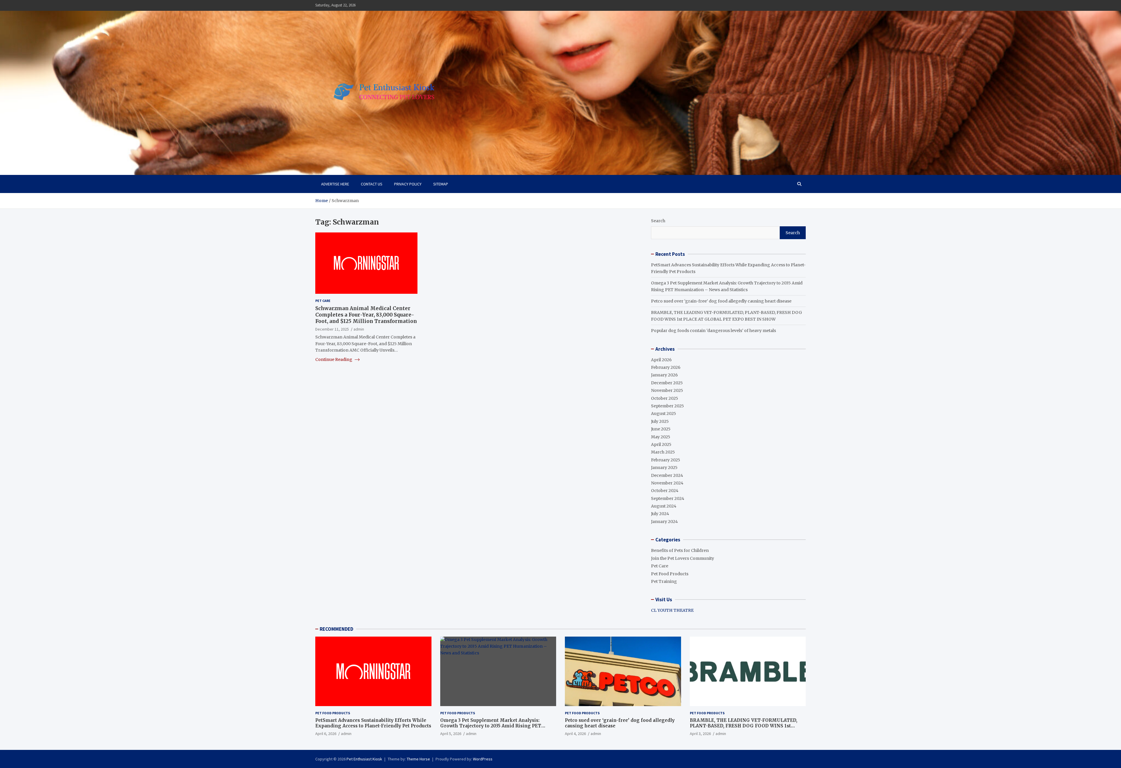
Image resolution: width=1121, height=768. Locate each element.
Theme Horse (418, 759)
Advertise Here (335, 184)
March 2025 (663, 452)
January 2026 (664, 375)
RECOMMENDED (336, 629)
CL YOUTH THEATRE (672, 610)
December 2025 (667, 382)
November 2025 (667, 390)
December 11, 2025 (332, 328)
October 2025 (664, 398)
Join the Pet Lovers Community (682, 558)
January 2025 (664, 467)
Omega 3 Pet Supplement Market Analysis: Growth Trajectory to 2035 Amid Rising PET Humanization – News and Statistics (490, 725)
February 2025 (665, 460)
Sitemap (440, 184)
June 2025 (661, 429)
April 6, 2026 (325, 733)
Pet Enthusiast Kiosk (364, 759)
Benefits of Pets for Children (680, 550)
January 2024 (664, 521)
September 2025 (667, 406)
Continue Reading (334, 359)
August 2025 (663, 413)
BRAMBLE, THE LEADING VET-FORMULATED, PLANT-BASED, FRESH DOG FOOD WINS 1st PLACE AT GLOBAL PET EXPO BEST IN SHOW (743, 725)
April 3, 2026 (700, 733)
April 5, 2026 (450, 733)
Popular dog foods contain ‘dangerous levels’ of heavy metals (713, 330)
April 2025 (661, 444)
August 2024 (663, 506)
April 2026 (661, 359)
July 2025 (660, 421)
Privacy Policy (408, 184)
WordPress (482, 759)
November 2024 (667, 483)
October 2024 (664, 490)
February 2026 (665, 367)
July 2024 (660, 513)
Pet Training (664, 581)
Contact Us (371, 184)
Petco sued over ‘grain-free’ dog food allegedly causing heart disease (721, 301)
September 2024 (667, 498)
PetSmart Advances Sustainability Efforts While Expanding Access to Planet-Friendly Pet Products (373, 723)
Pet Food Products (669, 573)
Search (658, 220)
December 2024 (667, 475)
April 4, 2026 (575, 733)
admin (359, 328)
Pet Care (322, 300)
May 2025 (660, 436)
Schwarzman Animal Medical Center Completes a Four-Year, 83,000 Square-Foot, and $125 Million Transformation (366, 314)
